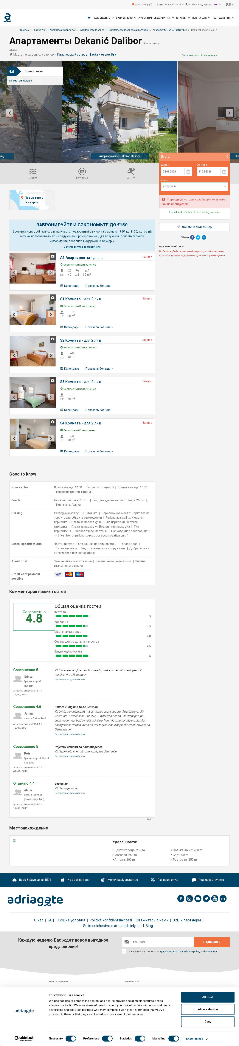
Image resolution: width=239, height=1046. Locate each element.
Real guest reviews (211, 880)
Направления (222, 17)
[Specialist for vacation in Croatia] (35, 900)
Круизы (182, 17)
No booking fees (78, 880)
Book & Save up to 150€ (34, 880)
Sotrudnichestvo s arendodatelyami (112, 926)
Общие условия (71, 920)
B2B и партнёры (187, 920)
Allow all (207, 997)
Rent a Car (200, 17)
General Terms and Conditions (82, 246)
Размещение (102, 17)
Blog (149, 926)
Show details (194, 1038)
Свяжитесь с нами (152, 920)
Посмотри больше (20, 80)
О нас (38, 920)
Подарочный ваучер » (98, 241)
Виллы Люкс (125, 17)
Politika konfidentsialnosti (110, 920)
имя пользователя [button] (170, 4)
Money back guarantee (122, 880)
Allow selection (208, 1009)
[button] (217, 4)
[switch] (107, 1039)
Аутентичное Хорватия (155, 17)
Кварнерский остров (73, 54)
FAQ (50, 920)
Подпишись (211, 942)
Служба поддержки (200, 4)
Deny (207, 1021)
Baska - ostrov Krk (104, 54)
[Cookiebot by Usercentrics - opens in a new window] (24, 1039)
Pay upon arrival (167, 880)
